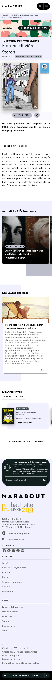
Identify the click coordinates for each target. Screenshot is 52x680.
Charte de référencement (15, 648)
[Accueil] (13, 6)
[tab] (9, 146)
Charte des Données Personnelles (19, 651)
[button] (34, 28)
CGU (4, 644)
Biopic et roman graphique (32, 15)
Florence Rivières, (19, 45)
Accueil (5, 15)
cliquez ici (32, 473)
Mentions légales (11, 655)
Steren (8, 52)
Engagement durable (13, 659)
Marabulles (15, 15)
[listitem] (4, 550)
